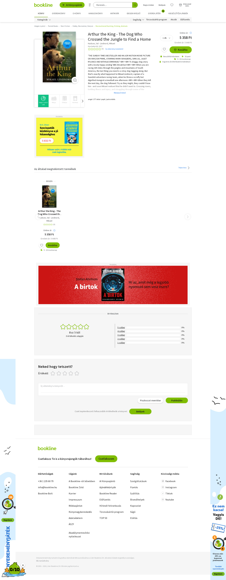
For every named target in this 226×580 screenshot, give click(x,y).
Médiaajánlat (75, 505)
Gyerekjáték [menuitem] (156, 12)
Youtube (169, 499)
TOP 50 (103, 518)
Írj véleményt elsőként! (114, 49)
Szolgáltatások (138, 481)
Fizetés (134, 487)
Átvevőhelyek (137, 499)
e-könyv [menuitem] (77, 13)
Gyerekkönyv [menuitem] (58, 13)
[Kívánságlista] (172, 5)
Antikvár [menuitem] (114, 13)
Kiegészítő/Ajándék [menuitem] (178, 13)
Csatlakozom (106, 458)
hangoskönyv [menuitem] (96, 13)
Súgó (132, 511)
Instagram (171, 487)
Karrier (72, 493)
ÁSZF (71, 524)
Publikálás (176, 400)
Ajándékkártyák (107, 487)
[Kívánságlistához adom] (164, 49)
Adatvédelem (76, 518)
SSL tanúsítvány (42, 561)
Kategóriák (43, 19)
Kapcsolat (135, 505)
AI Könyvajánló (74, 4)
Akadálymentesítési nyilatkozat (79, 534)
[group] (43, 101)
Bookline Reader (108, 493)
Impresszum (75, 499)
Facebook (170, 481)
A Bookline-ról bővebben (82, 481)
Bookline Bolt (45, 493)
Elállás (133, 518)
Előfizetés (185, 19)
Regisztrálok (148, 5)
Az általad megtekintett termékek (55, 169)
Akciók (174, 19)
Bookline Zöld (76, 487)
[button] (82, 101)
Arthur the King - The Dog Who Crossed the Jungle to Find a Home (49, 212)
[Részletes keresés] (90, 5)
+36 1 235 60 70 (46, 481)
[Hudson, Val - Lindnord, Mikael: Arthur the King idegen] (59, 57)
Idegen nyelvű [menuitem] (133, 13)
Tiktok (168, 493)
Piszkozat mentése (150, 400)
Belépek (162, 5)
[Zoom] (74, 80)
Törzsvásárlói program (156, 19)
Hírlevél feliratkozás (110, 505)
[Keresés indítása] (135, 5)
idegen (49, 181)
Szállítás (134, 493)
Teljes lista (182, 167)
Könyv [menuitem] (41, 13)
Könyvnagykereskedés (80, 511)
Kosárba (182, 49)
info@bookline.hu (47, 487)
